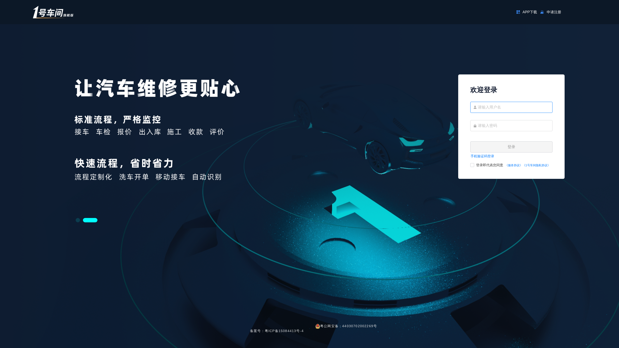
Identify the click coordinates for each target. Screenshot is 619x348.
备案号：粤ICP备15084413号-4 (277, 331)
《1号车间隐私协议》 (536, 165)
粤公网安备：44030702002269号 (348, 326)
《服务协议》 (514, 165)
